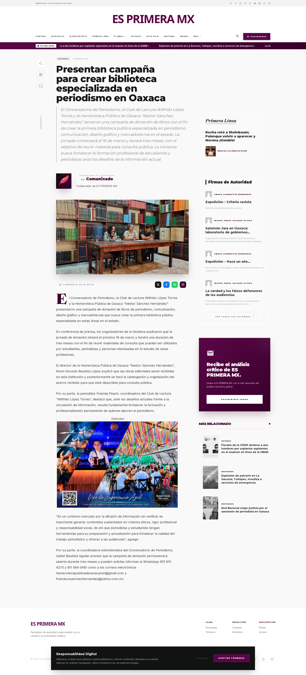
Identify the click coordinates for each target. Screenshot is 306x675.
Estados (136, 36)
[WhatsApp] (174, 284)
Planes (262, 627)
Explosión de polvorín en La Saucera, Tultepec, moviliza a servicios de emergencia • (200, 45)
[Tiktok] (250, 3)
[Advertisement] (234, 79)
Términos (210, 632)
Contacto (237, 627)
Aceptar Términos (231, 658)
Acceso (263, 632)
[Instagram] (240, 3)
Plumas (120, 36)
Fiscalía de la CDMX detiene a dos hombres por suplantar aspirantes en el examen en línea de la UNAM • (83, 45)
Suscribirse (256, 36)
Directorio (237, 632)
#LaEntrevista (78, 36)
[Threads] (245, 3)
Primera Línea (100, 36)
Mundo (184, 36)
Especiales (57, 36)
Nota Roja (152, 36)
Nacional (169, 36)
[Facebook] (236, 3)
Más (197, 36)
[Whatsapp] (264, 3)
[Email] (269, 3)
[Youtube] (255, 3)
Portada (41, 36)
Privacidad (202, 658)
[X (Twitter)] (158, 284)
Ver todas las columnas (234, 316)
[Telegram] (260, 3)
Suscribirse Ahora (234, 399)
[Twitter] (231, 3)
